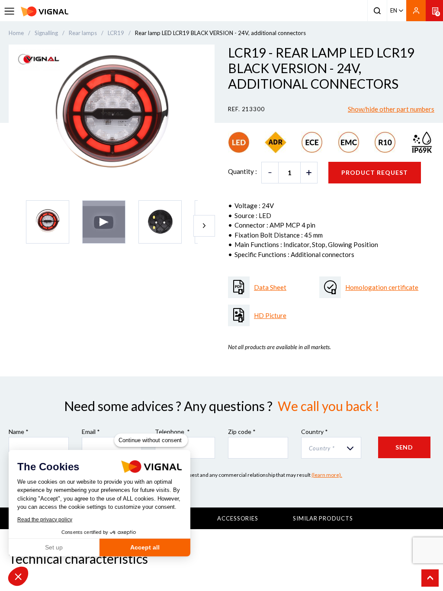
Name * (19, 431)
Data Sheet (270, 287)
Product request (374, 172)
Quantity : (242, 171)
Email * (91, 431)
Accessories (237, 518)
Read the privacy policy (44, 520)
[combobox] (331, 448)
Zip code (242, 431)
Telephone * (172, 431)
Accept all (145, 547)
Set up (54, 547)
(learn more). (326, 475)
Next (204, 226)
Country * (314, 431)
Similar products (323, 518)
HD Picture (270, 315)
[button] (18, 576)
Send (404, 447)
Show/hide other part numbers (391, 109)
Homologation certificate (381, 287)
